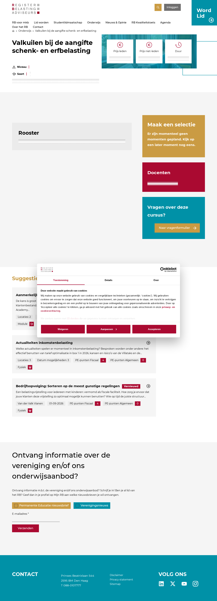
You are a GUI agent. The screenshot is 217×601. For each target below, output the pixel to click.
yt (184, 584)
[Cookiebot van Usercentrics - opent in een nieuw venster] (162, 269)
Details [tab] (108, 280)
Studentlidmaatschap (68, 22)
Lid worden (41, 22)
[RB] (25, 12)
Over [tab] (156, 280)
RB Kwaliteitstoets (143, 22)
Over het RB (20, 26)
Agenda (165, 22)
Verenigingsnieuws (94, 505)
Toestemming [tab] (60, 280)
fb (195, 584)
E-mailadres (19, 513)
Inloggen (172, 7)
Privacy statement (121, 579)
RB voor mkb (20, 22)
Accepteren (154, 329)
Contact (38, 26)
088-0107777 (72, 585)
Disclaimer (116, 575)
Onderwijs (93, 22)
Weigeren (63, 329)
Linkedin (161, 584)
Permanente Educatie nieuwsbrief (43, 505)
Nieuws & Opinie (115, 22)
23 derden (73, 318)
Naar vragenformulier (174, 228)
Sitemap (115, 584)
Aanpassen (107, 329)
